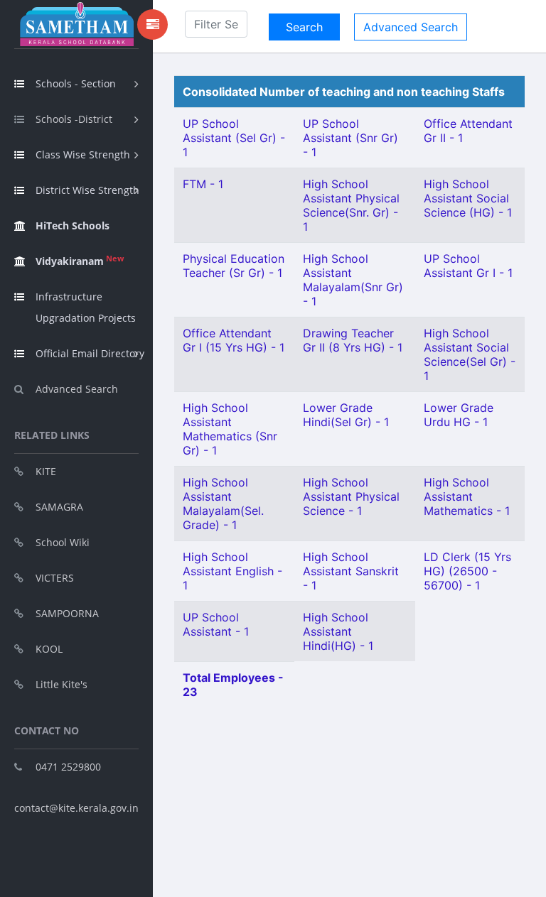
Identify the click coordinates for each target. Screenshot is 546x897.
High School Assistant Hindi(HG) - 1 (338, 631)
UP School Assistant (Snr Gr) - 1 (350, 137)
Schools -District (74, 119)
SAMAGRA (59, 506)
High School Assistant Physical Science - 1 (351, 496)
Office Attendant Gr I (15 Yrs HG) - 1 (233, 340)
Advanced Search (77, 389)
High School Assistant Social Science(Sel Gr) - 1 (469, 354)
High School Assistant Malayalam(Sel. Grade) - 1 (223, 503)
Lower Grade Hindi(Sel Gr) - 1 (346, 415)
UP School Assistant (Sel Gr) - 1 (234, 137)
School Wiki (63, 542)
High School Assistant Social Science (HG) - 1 (468, 198)
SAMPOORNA (67, 613)
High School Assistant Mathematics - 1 (467, 496)
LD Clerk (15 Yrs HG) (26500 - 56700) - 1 (467, 571)
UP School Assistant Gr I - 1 (468, 265)
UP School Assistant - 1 (216, 624)
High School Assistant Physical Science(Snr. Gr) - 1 (351, 205)
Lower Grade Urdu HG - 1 (458, 415)
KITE (46, 471)
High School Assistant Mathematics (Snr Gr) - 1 (230, 429)
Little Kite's (61, 684)
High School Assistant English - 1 (232, 571)
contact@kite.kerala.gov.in (76, 808)
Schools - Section (76, 83)
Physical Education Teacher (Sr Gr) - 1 (233, 265)
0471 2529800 (68, 766)
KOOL (49, 649)
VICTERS (55, 578)
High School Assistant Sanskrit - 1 (351, 571)
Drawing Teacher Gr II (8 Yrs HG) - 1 (352, 340)
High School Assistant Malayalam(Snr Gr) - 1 (353, 279)
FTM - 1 (203, 184)
